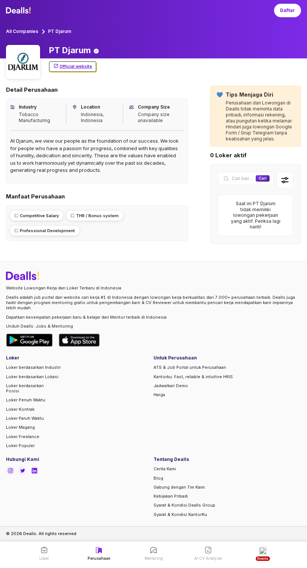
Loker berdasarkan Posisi (25, 388)
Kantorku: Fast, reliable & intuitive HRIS (193, 376)
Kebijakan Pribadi (171, 496)
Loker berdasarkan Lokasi (32, 376)
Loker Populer (20, 445)
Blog (158, 478)
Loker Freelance (22, 436)
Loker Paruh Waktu (25, 418)
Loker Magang (20, 427)
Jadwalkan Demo (171, 385)
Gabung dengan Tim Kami (179, 487)
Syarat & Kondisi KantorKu (180, 514)
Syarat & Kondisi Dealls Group (184, 505)
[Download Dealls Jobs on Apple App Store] (79, 340)
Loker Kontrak (20, 409)
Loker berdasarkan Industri (33, 367)
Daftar (287, 10)
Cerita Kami (165, 468)
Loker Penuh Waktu (25, 400)
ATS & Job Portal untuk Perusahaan (190, 367)
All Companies (22, 31)
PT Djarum (59, 31)
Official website (76, 66)
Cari (263, 178)
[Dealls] (19, 10)
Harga (159, 394)
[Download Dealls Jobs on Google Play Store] (29, 340)
